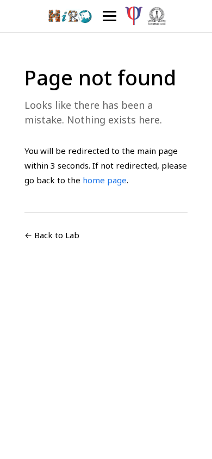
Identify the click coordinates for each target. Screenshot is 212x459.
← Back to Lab (51, 235)
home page (105, 180)
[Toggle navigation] (109, 16)
